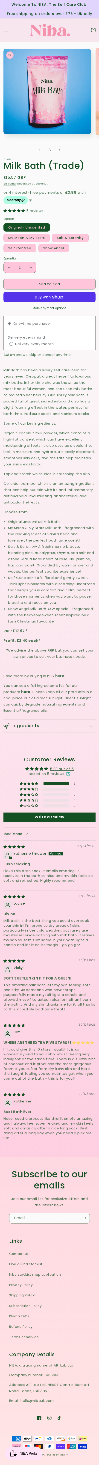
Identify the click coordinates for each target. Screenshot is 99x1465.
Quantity (10, 258)
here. (26, 691)
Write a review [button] (49, 817)
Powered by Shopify (57, 1454)
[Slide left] (39, 150)
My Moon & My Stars (26, 237)
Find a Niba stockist (26, 1264)
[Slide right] (60, 150)
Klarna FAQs (19, 1316)
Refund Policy (21, 1326)
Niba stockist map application (35, 1274)
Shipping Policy (22, 1295)
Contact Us (19, 1253)
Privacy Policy (21, 1285)
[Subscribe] (84, 1218)
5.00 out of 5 (62, 768)
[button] (6, 30)
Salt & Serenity (70, 237)
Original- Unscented (26, 227)
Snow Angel (53, 248)
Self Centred (19, 248)
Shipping (9, 183)
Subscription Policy (25, 1306)
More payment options (50, 308)
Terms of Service (24, 1337)
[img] (14, 846)
